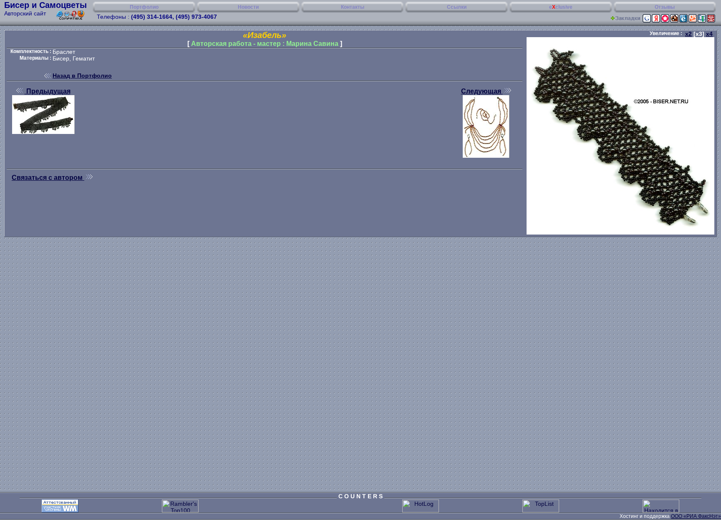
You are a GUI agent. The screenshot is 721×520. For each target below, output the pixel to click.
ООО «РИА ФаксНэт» (696, 516)
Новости (248, 7)
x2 (688, 33)
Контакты (352, 7)
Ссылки (456, 7)
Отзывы (665, 7)
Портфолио (144, 7)
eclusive (560, 7)
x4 (709, 33)
